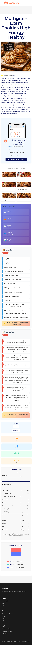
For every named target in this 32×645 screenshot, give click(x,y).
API (3, 605)
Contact (4, 633)
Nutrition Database (7, 613)
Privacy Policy (6, 628)
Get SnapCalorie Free (16, 159)
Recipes (4, 616)
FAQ (3, 620)
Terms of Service (7, 631)
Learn (3, 618)
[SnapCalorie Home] (12, 2)
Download (5, 601)
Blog (3, 603)
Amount (16, 423)
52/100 (14, 75)
